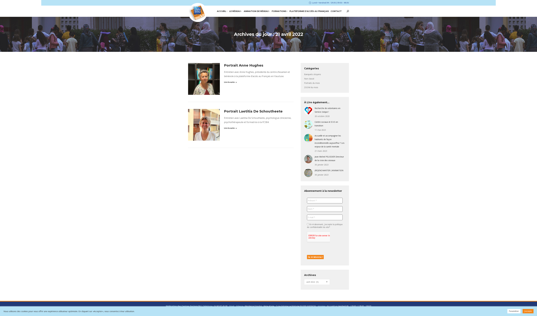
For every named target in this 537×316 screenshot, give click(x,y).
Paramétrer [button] (514, 311)
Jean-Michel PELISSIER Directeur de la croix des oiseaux (329, 158)
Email (231, 306)
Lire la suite (229, 82)
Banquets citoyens (312, 74)
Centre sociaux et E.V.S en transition (326, 124)
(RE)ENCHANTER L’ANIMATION (329, 170)
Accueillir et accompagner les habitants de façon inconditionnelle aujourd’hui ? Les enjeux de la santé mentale (329, 141)
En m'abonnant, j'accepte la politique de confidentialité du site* (325, 225)
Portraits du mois (312, 83)
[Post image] (308, 110)
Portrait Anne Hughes (243, 65)
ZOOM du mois (311, 87)
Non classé (309, 78)
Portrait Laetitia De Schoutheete (253, 111)
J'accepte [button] (528, 311)
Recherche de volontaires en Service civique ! (327, 110)
